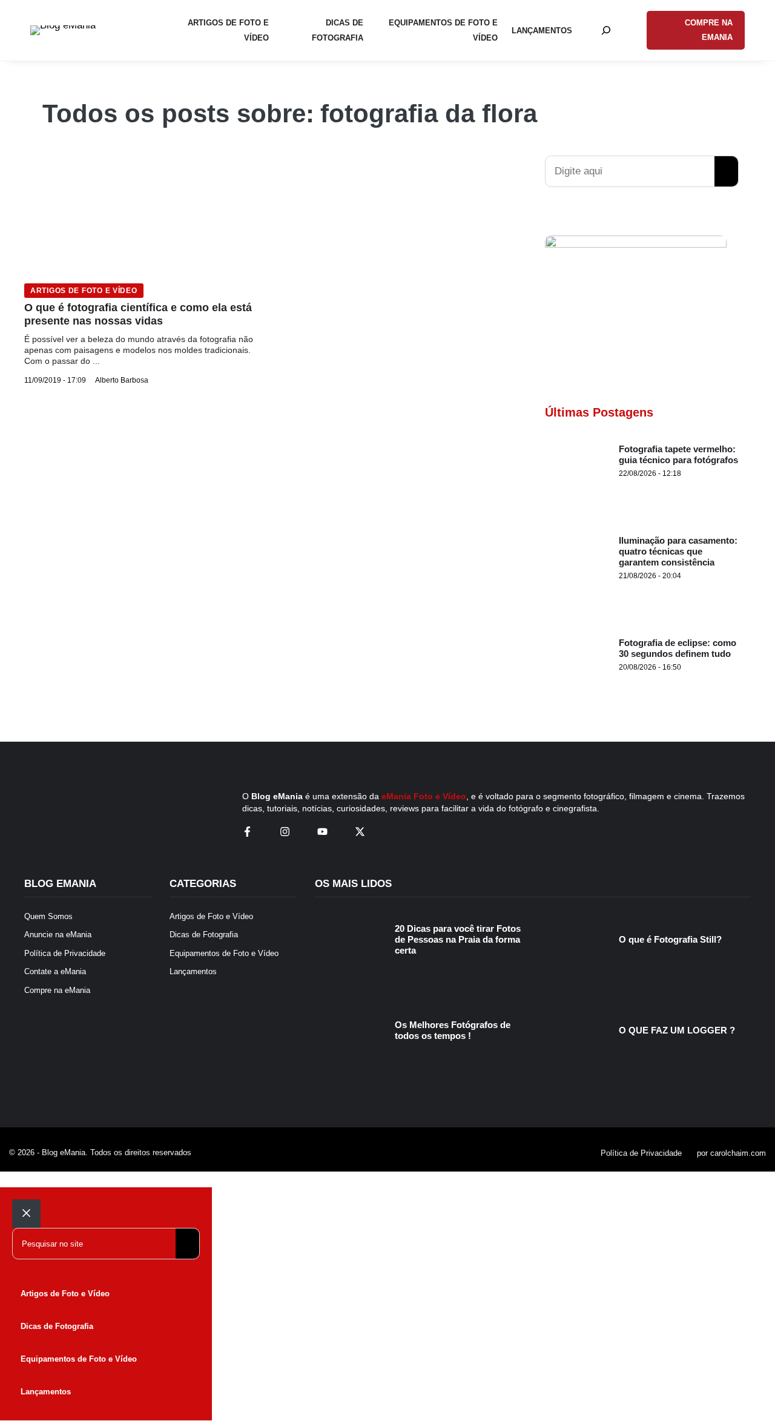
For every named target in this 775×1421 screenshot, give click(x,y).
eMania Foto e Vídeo (423, 796)
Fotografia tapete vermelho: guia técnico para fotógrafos (678, 454)
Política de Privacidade (641, 1153)
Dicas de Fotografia (57, 1326)
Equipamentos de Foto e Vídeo (79, 1358)
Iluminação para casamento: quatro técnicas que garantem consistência (678, 551)
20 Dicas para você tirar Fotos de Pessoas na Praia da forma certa (458, 939)
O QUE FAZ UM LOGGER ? (677, 1030)
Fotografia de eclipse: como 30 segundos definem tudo (677, 648)
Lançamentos (46, 1391)
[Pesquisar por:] (606, 30)
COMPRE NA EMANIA (709, 30)
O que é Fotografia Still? (670, 939)
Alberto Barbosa (121, 380)
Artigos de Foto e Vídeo (83, 290)
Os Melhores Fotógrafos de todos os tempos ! (452, 1030)
